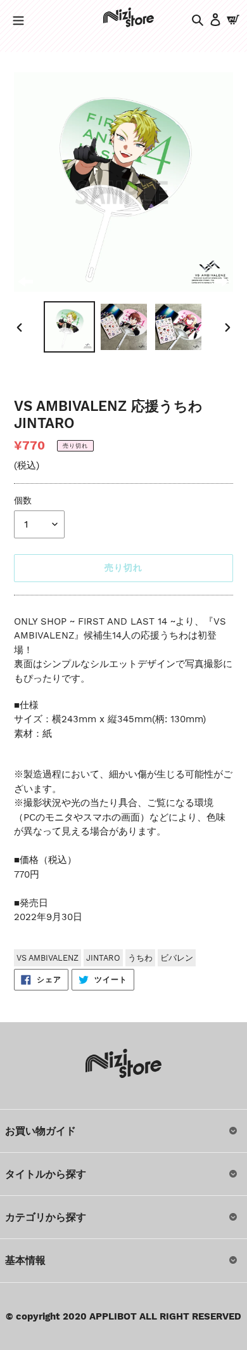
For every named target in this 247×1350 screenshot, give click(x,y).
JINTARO (103, 958)
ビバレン (176, 958)
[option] (69, 327)
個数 (23, 500)
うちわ (140, 958)
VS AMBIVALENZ (47, 958)
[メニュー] (18, 19)
